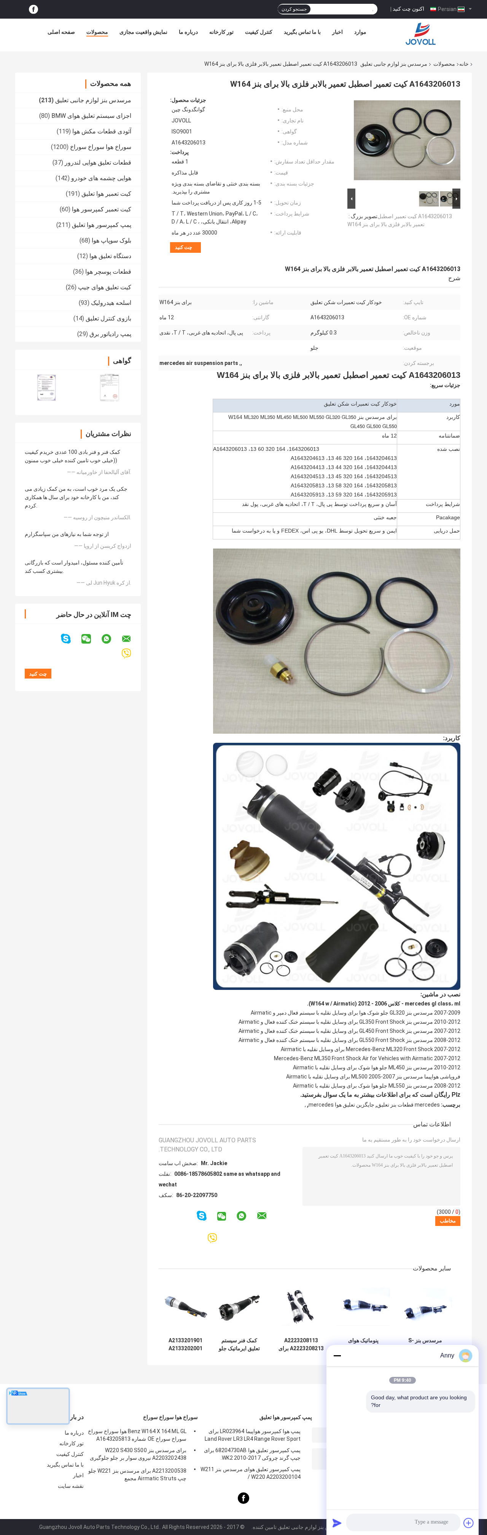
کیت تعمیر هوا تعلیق (106, 193)
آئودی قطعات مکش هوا (101, 131)
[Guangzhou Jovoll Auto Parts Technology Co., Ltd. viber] (131, 653)
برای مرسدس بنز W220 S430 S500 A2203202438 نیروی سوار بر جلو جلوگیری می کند (138, 1455)
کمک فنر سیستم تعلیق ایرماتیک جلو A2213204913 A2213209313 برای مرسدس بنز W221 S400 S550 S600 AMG (239, 1344)
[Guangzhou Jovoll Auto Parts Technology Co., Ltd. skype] (70, 638)
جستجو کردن (294, 9)
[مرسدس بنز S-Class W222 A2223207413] (425, 1307)
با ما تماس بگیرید (302, 32)
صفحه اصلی (61, 32)
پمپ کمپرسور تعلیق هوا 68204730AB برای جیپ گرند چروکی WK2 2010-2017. (252, 1454)
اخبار (337, 32)
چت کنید (183, 247)
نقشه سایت (71, 1486)
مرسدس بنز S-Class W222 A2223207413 (425, 1344)
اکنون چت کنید (408, 9)
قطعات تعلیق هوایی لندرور (98, 162)
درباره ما (188, 32)
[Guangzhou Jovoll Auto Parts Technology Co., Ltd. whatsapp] (111, 639)
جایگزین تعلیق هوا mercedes (341, 1105)
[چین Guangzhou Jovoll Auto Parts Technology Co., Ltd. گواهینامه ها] (46, 387)
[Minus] (337, 1355)
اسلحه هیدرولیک (111, 302)
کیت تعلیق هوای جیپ (104, 287)
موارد (360, 32)
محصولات (97, 32)
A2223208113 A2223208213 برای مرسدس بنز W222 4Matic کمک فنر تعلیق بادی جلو (301, 1344)
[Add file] (468, 1522)
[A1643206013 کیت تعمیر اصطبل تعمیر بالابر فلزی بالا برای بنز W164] (407, 142)
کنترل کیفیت (258, 32)
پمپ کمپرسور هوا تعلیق (101, 224)
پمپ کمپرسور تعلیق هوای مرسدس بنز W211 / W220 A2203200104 (251, 1473)
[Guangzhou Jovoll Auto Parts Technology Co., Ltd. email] (131, 639)
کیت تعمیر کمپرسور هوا (101, 209)
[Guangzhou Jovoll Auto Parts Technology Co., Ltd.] (421, 33)
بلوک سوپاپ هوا (111, 240)
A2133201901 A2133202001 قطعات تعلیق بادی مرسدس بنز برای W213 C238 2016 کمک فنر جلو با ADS (186, 1344)
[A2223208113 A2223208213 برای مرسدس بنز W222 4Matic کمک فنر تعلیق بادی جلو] (301, 1307)
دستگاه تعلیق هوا (110, 256)
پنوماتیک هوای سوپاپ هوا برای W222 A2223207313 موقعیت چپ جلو (363, 1344)
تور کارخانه (221, 32)
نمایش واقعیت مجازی (143, 32)
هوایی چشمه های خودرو (101, 178)
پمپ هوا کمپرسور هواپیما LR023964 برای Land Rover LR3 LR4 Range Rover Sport (253, 1435)
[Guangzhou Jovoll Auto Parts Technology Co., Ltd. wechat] (90, 639)
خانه (464, 64)
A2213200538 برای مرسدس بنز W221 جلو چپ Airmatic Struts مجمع (137, 1474)
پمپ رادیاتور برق (110, 334)
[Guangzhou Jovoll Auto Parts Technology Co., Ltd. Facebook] (33, 9)
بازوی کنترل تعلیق (108, 318)
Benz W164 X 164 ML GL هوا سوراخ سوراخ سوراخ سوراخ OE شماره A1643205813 (137, 1435)
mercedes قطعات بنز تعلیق (408, 1105)
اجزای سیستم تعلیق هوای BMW (91, 115)
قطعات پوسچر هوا (108, 271)
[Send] (337, 1522)
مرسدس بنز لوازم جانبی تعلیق (393, 64)
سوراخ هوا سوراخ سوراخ (100, 147)
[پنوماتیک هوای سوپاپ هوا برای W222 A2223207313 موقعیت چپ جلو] (363, 1307)
